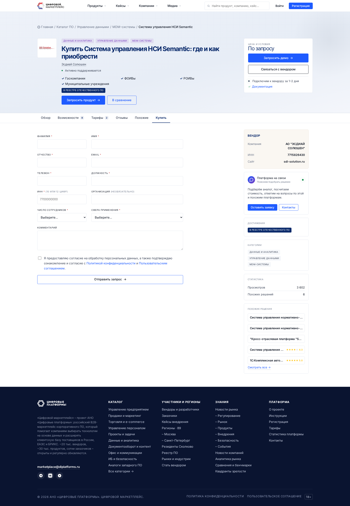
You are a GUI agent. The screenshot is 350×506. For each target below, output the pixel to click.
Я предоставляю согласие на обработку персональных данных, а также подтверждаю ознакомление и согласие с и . (108, 263)
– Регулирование (227, 416)
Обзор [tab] (45, 118)
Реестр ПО (170, 453)
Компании (146, 6)
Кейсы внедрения (175, 422)
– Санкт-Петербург (176, 440)
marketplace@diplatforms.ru (58, 467)
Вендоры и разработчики (180, 409)
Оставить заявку (262, 207)
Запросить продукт (83, 100)
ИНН (52, 191)
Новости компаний (229, 453)
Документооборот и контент (129, 446)
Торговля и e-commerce (126, 422)
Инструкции (278, 416)
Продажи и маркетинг (124, 416)
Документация (262, 86)
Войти (279, 6)
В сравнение (121, 100)
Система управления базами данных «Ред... (267, 349)
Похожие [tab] (141, 118)
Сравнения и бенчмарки (233, 465)
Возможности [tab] (70, 118)
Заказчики (169, 416)
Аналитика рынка (228, 459)
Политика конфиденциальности (215, 496)
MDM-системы (123, 27)
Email (96, 154)
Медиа (172, 6)
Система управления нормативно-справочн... (276, 317)
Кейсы (121, 6)
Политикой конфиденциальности (111, 263)
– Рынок (221, 422)
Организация (112, 191)
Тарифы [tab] (99, 118)
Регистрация (301, 6)
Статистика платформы (286, 434)
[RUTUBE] (59, 475)
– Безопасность (227, 440)
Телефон (44, 173)
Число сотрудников (52, 210)
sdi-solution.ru (294, 161)
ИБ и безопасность (122, 459)
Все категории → (121, 471)
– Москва (169, 434)
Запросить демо (278, 58)
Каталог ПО (65, 27)
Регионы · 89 (171, 428)
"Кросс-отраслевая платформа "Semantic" (276, 339)
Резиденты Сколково (177, 446)
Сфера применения (106, 210)
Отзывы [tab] (122, 118)
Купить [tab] (161, 118)
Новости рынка (226, 409)
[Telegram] (41, 475)
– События (223, 446)
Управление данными (93, 27)
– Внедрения (224, 434)
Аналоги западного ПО (125, 465)
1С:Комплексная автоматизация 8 (267, 360)
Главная (47, 27)
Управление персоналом (126, 428)
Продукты (95, 6)
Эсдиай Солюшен (74, 64)
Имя (95, 136)
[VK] (50, 475)
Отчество (45, 154)
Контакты (288, 207)
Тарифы (274, 428)
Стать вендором (174, 465)
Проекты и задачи (121, 434)
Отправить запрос (110, 279)
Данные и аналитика (123, 440)
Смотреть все (259, 367)
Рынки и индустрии (176, 459)
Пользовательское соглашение (274, 496)
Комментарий (47, 227)
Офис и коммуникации (125, 453)
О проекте (276, 409)
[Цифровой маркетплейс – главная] (50, 6)
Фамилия (44, 136)
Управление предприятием (128, 409)
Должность (100, 173)
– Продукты (223, 428)
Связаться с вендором (278, 69)
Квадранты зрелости (230, 471)
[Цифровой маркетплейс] (68, 403)
